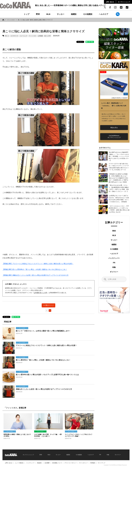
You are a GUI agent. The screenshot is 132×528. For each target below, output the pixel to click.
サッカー (60, 14)
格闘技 (74, 14)
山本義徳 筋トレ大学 (40, 292)
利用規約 (92, 463)
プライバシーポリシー (70, 463)
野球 (38, 14)
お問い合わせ (110, 2)
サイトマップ (101, 463)
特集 (114, 267)
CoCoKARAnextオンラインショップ (114, 136)
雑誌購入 (39, 463)
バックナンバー (114, 258)
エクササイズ (14, 36)
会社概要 (47, 463)
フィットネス (11, 20)
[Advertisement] (48, 229)
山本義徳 (40, 36)
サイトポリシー (83, 463)
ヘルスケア (103, 14)
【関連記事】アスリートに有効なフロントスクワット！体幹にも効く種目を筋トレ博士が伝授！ (37, 264)
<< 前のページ (48, 305)
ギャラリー (114, 272)
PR (114, 263)
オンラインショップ (124, 2)
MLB (48, 14)
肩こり (7, 36)
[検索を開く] (118, 14)
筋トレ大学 (47, 36)
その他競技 (87, 14)
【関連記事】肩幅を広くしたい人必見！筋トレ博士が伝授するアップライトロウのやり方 (35, 275)
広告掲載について (57, 463)
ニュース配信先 (19, 463)
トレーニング (23, 36)
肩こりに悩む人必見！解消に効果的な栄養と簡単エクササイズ (35, 20)
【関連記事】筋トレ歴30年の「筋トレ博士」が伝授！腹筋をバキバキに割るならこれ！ (34, 269)
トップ (26, 14)
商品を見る (114, 127)
